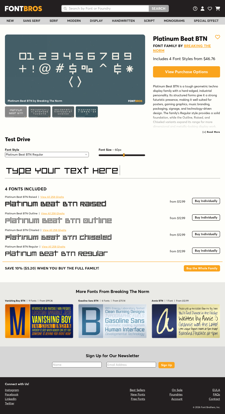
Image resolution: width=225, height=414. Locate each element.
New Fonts (138, 394)
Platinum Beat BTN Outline (21, 213)
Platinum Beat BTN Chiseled (22, 230)
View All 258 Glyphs (52, 196)
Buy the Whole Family (201, 268)
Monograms (174, 21)
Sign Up (166, 365)
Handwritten (123, 21)
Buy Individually (206, 201)
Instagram (12, 390)
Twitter (9, 403)
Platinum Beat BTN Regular (21, 246)
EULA (216, 390)
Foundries (176, 394)
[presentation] (211, 131)
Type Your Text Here (62, 171)
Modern (74, 21)
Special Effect (206, 21)
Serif (54, 21)
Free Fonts (138, 399)
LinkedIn (10, 399)
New (10, 21)
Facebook (11, 394)
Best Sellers (137, 390)
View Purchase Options (186, 71)
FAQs (216, 394)
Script (149, 21)
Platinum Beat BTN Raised (21, 196)
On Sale (177, 390)
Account (177, 399)
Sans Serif (31, 21)
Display (96, 21)
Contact (214, 399)
